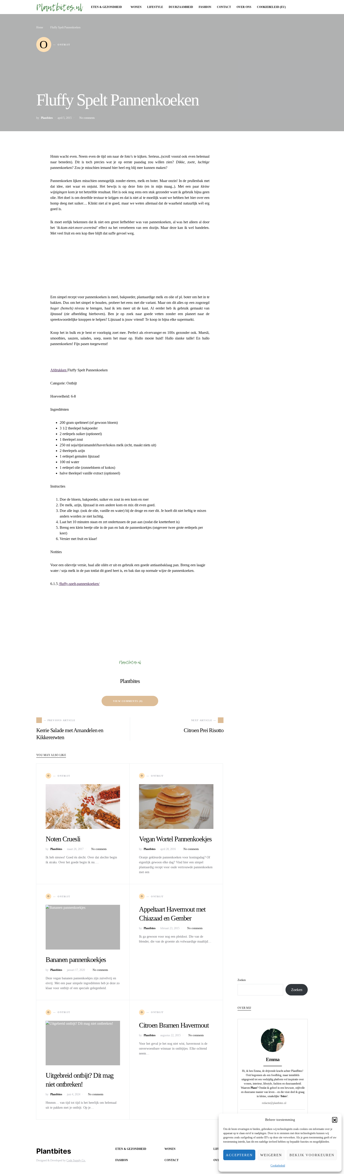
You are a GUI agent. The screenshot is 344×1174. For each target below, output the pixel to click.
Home (39, 27)
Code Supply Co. (76, 1160)
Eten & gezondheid (130, 1149)
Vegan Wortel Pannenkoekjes (175, 839)
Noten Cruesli (63, 839)
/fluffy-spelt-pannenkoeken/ (79, 584)
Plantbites (47, 117)
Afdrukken (58, 370)
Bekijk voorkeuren (311, 1155)
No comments (87, 117)
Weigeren (271, 1155)
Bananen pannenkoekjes (76, 959)
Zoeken (242, 980)
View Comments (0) (128, 701)
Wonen (170, 1149)
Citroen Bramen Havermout (174, 1025)
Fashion (121, 1160)
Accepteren (239, 1155)
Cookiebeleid (278, 1165)
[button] (334, 1119)
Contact (172, 1160)
